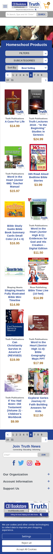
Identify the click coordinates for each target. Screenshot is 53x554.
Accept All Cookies (26, 549)
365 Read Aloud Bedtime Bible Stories (38, 177)
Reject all (27, 542)
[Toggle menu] (5, 6)
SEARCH (41, 14)
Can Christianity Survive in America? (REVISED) (14, 349)
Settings (26, 536)
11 (12, 80)
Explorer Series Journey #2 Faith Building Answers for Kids (38, 404)
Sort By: (12, 67)
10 (7, 80)
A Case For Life (15, 121)
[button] (26, 53)
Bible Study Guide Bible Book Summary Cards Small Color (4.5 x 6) (15, 232)
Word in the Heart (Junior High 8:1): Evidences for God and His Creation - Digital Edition (38, 238)
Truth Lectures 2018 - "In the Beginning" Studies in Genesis (38, 128)
